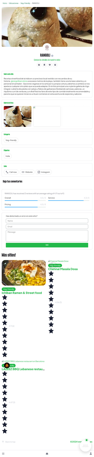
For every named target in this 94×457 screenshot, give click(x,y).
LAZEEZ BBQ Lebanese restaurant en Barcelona (34, 369)
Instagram (45, 172)
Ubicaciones (13, 3)
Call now (13, 172)
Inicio (5, 3)
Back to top (10, 442)
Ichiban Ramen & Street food (22, 293)
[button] (3, 453)
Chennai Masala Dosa (63, 269)
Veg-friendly (25, 3)
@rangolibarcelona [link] (19, 81)
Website (29, 172)
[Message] (49, 65)
